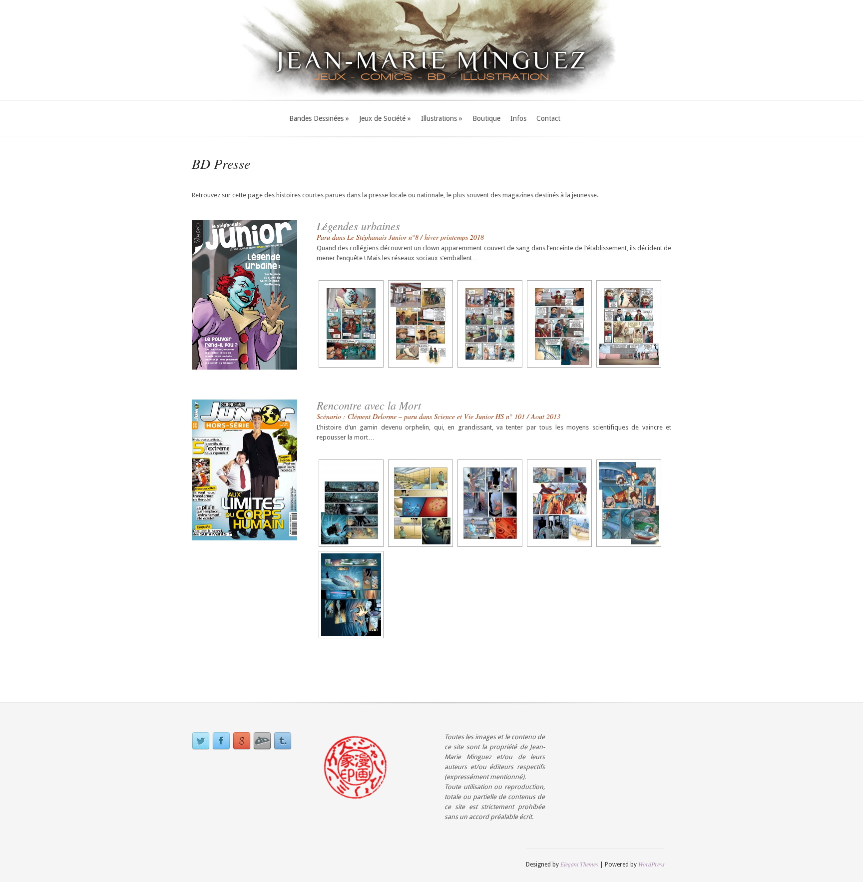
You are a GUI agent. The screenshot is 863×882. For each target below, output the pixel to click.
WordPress (651, 864)
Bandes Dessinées (319, 118)
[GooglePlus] (242, 741)
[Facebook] (221, 741)
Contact (548, 118)
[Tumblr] (283, 741)
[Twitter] (201, 741)
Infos (518, 118)
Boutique (486, 118)
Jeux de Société (385, 118)
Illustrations (441, 118)
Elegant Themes (579, 864)
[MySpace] (262, 741)
